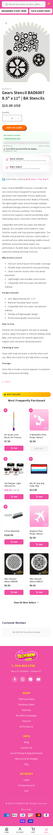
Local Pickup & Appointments (26, 753)
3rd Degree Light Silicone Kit (12, 484)
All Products (26, 726)
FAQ (26, 764)
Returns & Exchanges (26, 758)
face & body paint (41, 11)
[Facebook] (15, 679)
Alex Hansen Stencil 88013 (36, 580)
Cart (26, 790)
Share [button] (7, 381)
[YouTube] (38, 679)
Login (27, 779)
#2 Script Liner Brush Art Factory (12, 436)
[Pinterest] (30, 679)
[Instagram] (23, 679)
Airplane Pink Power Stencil (36, 532)
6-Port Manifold (11, 531)
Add (15, 448)
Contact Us (26, 747)
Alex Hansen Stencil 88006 (11, 580)
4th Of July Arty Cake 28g (37, 484)
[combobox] (24, 4)
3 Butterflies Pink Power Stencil (38, 436)
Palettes (26, 710)
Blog (26, 742)
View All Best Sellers (25, 602)
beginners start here (14, 11)
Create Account (26, 785)
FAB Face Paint (26, 699)
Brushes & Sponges (26, 715)
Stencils (26, 721)
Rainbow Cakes (26, 704)
